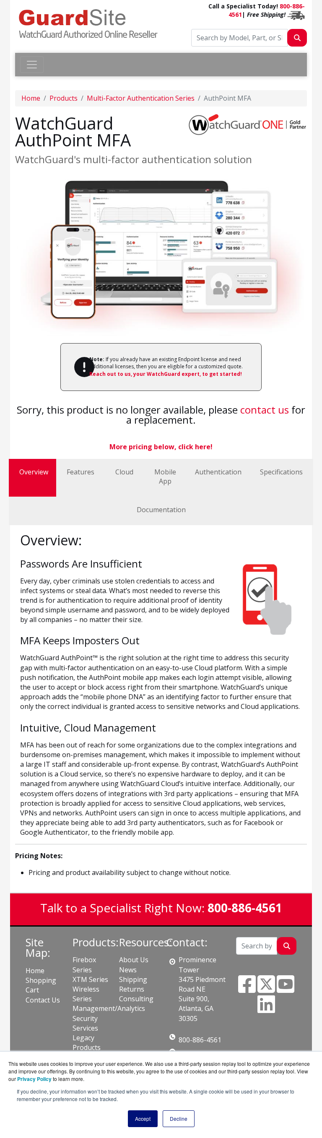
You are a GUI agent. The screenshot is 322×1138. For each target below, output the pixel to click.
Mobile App (165, 476)
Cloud (124, 472)
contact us (264, 410)
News (128, 969)
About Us (133, 959)
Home (30, 98)
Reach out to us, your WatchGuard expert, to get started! (165, 374)
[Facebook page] (247, 989)
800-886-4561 (200, 1039)
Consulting (136, 998)
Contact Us (43, 1000)
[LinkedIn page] (266, 1009)
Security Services (85, 1023)
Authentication (218, 472)
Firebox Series (84, 964)
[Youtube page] (285, 989)
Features (80, 472)
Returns (131, 989)
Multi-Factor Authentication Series (141, 98)
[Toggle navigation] (32, 64)
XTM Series (90, 979)
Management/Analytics (109, 1008)
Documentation (161, 509)
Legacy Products (87, 1042)
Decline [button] (178, 1118)
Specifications (281, 472)
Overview (33, 472)
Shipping (133, 979)
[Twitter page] (266, 989)
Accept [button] (143, 1118)
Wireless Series (86, 993)
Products (63, 98)
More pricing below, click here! (161, 446)
